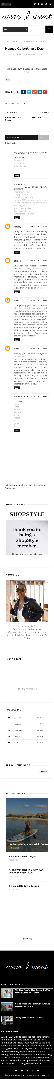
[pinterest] (46, 4)
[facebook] (38, 4)
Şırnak (16, 406)
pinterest (29, 736)
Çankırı (17, 423)
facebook (29, 724)
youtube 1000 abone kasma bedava (30, 200)
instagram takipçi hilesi (24, 213)
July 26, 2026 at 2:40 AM (38, 300)
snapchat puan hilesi (23, 197)
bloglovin (29, 718)
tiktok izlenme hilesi (23, 208)
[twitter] (50, 4)
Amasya (17, 409)
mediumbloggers (39, 268)
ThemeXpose (18, 1075)
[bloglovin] (35, 4)
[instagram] (42, 4)
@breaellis (32, 688)
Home (7, 41)
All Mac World (22, 308)
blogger (43, 138)
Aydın (16, 404)
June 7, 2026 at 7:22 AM (38, 226)
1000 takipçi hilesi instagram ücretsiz (30, 202)
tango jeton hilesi (21, 194)
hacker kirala (20, 160)
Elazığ (16, 420)
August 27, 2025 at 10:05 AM (36, 153)
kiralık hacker (20, 163)
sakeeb (17, 261)
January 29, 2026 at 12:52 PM (36, 187)
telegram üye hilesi (22, 191)
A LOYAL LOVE (44, 1075)
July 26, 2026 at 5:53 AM (38, 348)
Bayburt (17, 412)
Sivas (16, 426)
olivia (16, 300)
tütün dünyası (20, 166)
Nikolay (17, 227)
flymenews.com (28, 234)
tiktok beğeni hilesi (22, 205)
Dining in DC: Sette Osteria (28, 1017)
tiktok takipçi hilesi (22, 211)
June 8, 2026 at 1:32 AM (38, 261)
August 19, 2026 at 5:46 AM (37, 396)
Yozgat (17, 417)
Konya (17, 415)
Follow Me (27, 938)
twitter (29, 743)
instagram (29, 730)
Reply (17, 175)
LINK (27, 72)
